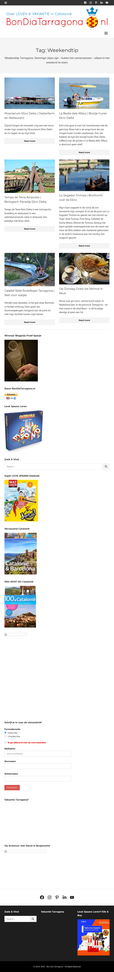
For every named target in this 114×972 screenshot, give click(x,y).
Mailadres (9, 748)
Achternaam (11, 773)
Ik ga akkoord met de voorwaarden (26, 742)
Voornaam (10, 761)
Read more (29, 141)
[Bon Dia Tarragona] (23, 451)
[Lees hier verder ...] (58, 8)
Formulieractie (12, 729)
